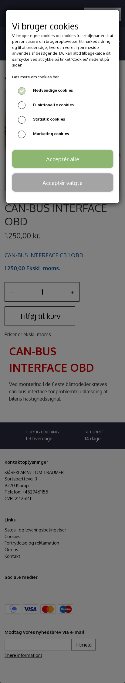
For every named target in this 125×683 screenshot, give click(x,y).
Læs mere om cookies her (35, 76)
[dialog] (62, 341)
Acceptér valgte (62, 182)
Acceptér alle (62, 158)
